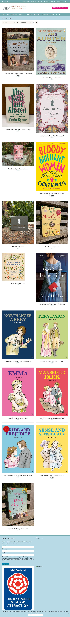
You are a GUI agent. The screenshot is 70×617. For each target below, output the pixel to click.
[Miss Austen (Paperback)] (52, 202)
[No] (68, 613)
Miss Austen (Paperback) (52, 247)
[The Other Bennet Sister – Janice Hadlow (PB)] (52, 253)
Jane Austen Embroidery (18, 283)
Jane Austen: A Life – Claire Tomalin (52, 78)
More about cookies (37, 615)
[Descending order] (17, 22)
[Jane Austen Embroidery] (13, 253)
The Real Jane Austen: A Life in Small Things (18, 129)
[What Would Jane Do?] (18, 202)
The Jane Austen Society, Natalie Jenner (18, 529)
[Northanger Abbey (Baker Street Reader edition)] (18, 311)
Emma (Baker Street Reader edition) (18, 418)
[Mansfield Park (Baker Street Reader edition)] (52, 368)
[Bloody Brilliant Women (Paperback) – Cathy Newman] (52, 142)
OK (29, 615)
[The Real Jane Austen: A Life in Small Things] (18, 84)
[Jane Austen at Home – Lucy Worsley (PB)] (52, 84)
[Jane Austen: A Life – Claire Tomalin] (51, 29)
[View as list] (36, 22)
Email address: (5, 545)
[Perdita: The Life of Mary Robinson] (18, 142)
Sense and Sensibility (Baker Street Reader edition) (52, 476)
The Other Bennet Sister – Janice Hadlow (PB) (52, 304)
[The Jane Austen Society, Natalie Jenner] (18, 484)
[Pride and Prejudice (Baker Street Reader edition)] (18, 425)
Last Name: (4, 553)
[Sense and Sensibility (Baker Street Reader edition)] (52, 425)
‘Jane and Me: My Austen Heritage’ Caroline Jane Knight (18, 74)
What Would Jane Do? (18, 247)
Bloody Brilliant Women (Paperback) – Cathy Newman (52, 194)
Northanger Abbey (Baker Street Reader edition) (18, 361)
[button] (59, 14)
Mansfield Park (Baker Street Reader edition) (52, 418)
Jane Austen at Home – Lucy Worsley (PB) (52, 136)
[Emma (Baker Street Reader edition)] (18, 368)
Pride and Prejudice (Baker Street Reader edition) (18, 475)
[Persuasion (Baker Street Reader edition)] (52, 311)
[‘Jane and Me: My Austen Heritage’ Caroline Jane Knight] (18, 29)
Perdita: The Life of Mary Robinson (18, 169)
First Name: (4, 549)
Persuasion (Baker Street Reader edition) (52, 361)
